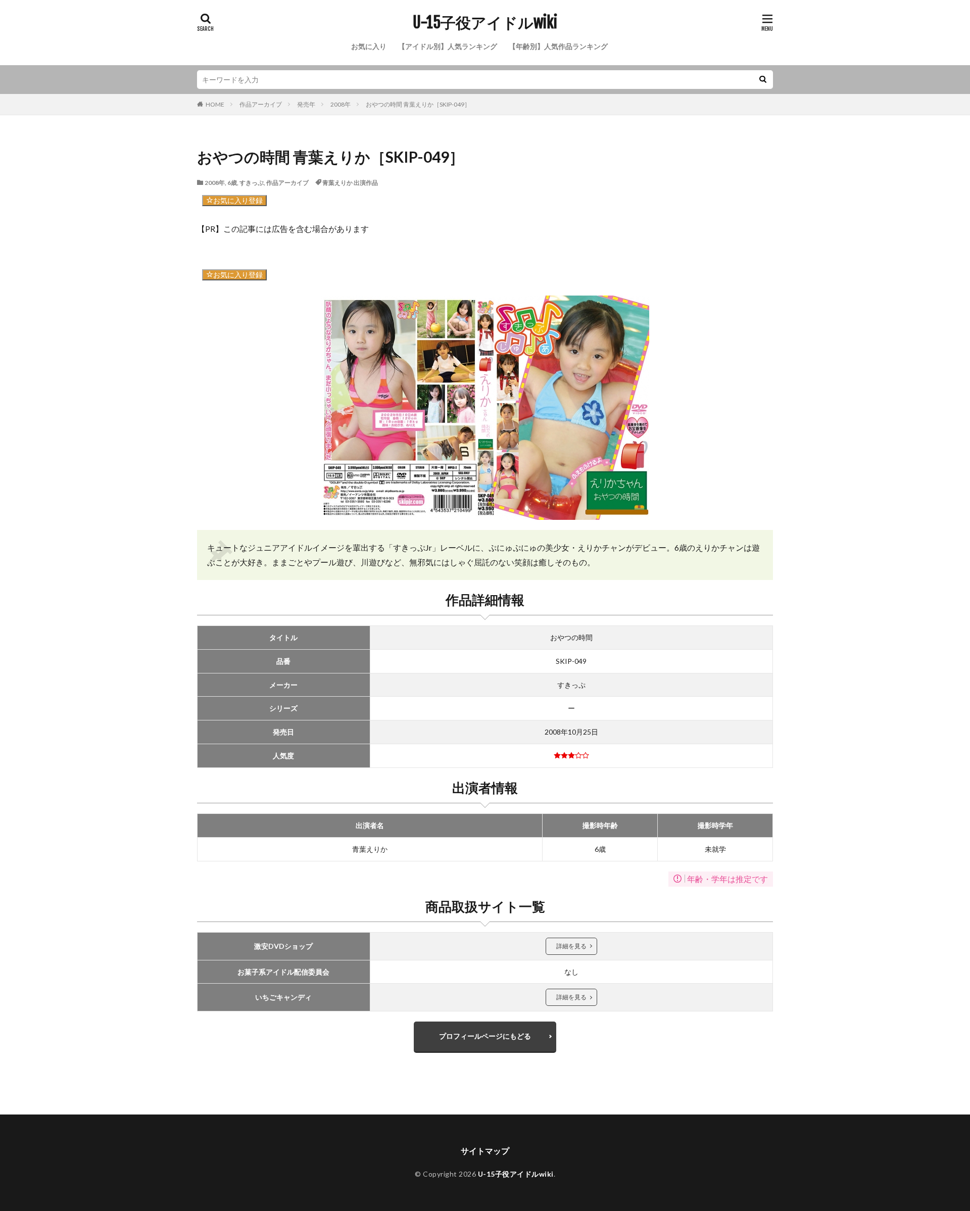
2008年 (340, 104)
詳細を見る (571, 946)
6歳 (232, 182)
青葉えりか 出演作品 (350, 182)
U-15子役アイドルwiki (485, 22)
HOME (215, 104)
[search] (763, 79)
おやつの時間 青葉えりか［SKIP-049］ (418, 104)
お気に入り (368, 46)
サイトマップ (485, 1150)
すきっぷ (251, 182)
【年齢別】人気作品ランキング (558, 46)
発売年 (306, 104)
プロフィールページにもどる (485, 1036)
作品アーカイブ (260, 104)
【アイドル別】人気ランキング (447, 46)
